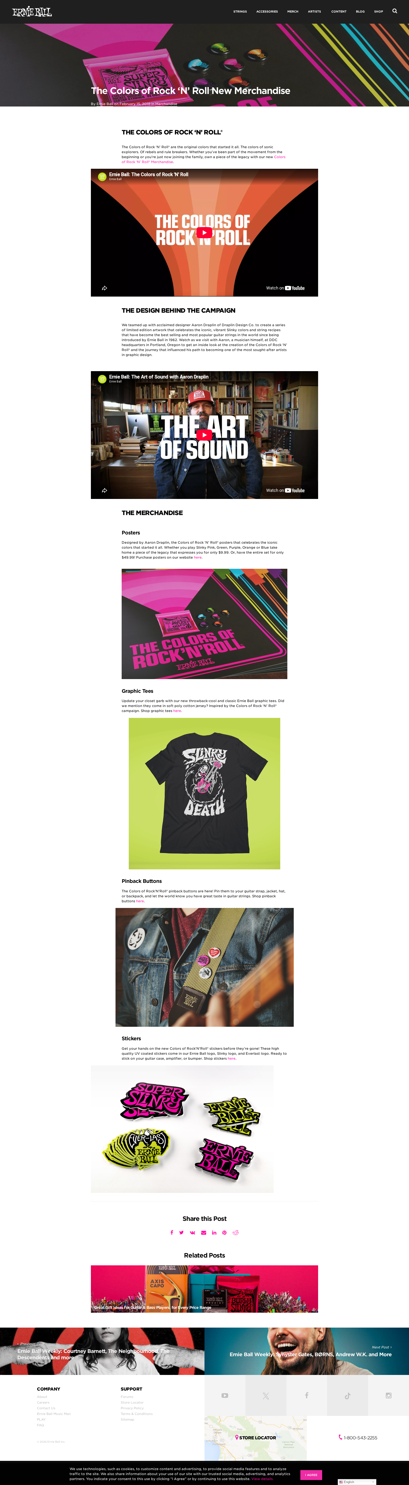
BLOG (360, 11)
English (348, 1482)
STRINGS (240, 11)
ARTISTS (314, 11)
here (198, 557)
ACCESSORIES (267, 11)
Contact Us (46, 1408)
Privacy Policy (132, 1408)
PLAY (41, 1419)
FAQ (40, 1425)
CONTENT (339, 11)
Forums (127, 1397)
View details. (262, 1479)
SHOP (378, 11)
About (42, 1397)
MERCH (292, 11)
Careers (43, 1402)
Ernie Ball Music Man (54, 1414)
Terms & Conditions (137, 1414)
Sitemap (127, 1419)
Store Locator (132, 1402)
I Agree (311, 1475)
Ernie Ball (105, 104)
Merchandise (166, 104)
